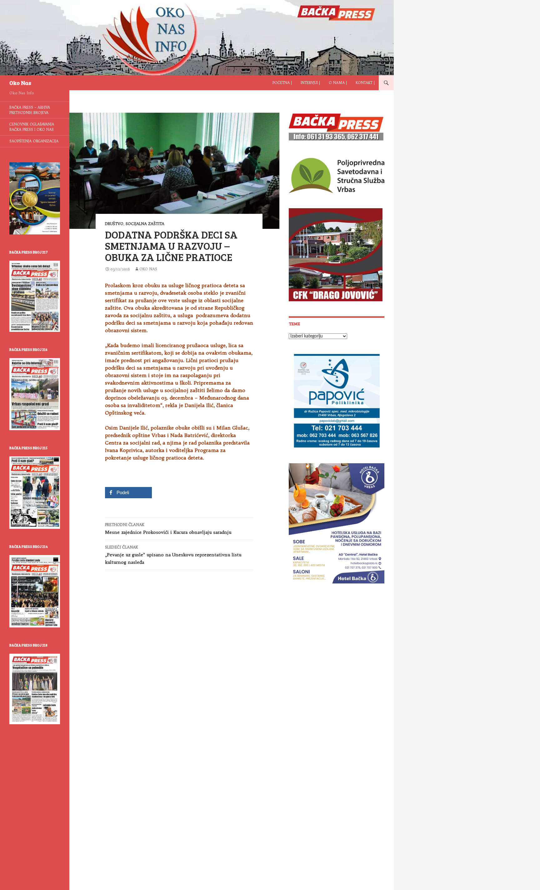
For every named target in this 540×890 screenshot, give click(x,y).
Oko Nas (20, 82)
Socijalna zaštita (145, 223)
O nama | (338, 83)
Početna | (282, 83)
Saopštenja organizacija (33, 141)
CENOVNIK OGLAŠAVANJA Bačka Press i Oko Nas (31, 127)
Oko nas (148, 269)
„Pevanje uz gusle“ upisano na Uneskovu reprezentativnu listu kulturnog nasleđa (173, 555)
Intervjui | (310, 83)
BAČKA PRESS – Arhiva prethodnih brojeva (29, 110)
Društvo (114, 223)
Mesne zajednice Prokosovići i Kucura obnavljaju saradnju (168, 528)
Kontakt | (365, 83)
